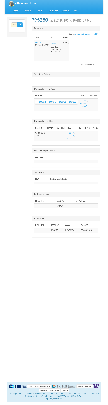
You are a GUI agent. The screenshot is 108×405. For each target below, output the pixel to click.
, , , (56, 102)
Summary (38, 28)
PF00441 (83, 101)
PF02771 (83, 106)
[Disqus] (66, 278)
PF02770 (83, 103)
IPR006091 (41, 102)
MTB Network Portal (25, 3)
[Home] (11, 4)
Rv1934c (54, 44)
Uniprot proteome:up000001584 (86, 34)
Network (29, 11)
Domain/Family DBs (43, 121)
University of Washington (49, 390)
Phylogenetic (40, 218)
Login (65, 390)
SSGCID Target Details (44, 151)
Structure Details (42, 74)
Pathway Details (41, 194)
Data (40, 11)
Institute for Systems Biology (39, 386)
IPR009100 (71, 102)
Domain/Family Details (44, 89)
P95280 (38, 43)
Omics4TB (66, 11)
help (76, 11)
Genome (16, 11)
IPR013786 (61, 102)
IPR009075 (51, 102)
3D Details (39, 172)
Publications (53, 11)
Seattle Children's (84, 386)
